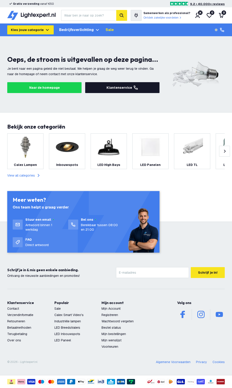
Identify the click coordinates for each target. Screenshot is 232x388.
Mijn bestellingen (114, 334)
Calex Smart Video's (69, 315)
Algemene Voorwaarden (173, 362)
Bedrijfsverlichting (76, 29)
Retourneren (16, 321)
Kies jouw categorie (27, 30)
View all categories (21, 175)
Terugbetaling (17, 334)
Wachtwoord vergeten (118, 321)
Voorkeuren (110, 347)
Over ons (14, 340)
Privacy (201, 362)
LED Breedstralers (67, 328)
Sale (110, 29)
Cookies (219, 362)
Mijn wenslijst (111, 340)
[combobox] (88, 15)
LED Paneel (62, 340)
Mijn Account (111, 309)
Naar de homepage (44, 88)
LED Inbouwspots (67, 334)
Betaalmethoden (19, 328)
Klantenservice (119, 88)
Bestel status (111, 328)
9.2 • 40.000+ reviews (207, 4)
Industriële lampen (67, 321)
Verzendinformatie (20, 315)
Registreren (110, 315)
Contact (13, 309)
